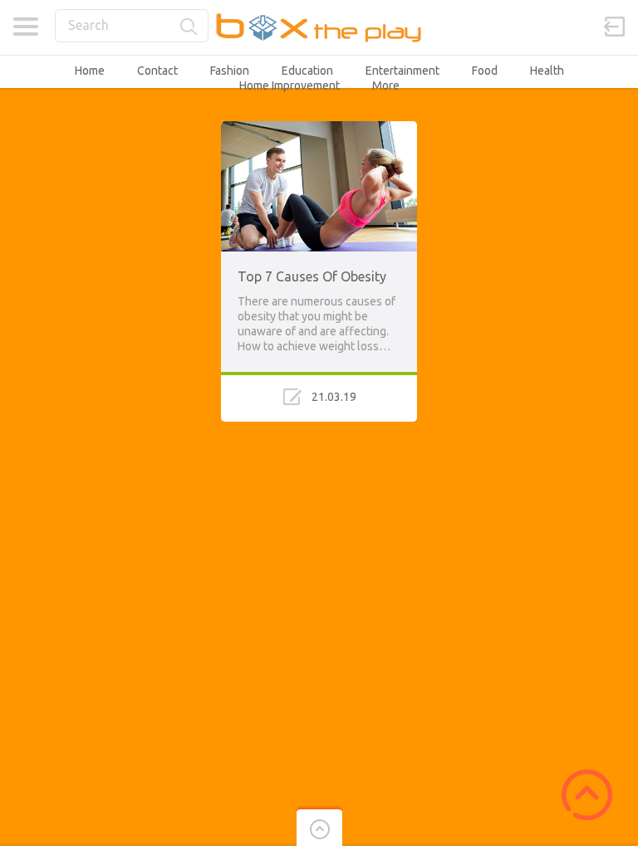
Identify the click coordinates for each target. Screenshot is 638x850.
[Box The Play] (319, 27)
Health (547, 70)
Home (90, 70)
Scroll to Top (587, 795)
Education (307, 70)
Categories (25, 26)
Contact (157, 70)
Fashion (229, 70)
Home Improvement (289, 85)
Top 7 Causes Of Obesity (312, 276)
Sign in (615, 27)
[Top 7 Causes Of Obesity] (319, 128)
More (386, 85)
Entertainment (402, 70)
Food (485, 70)
